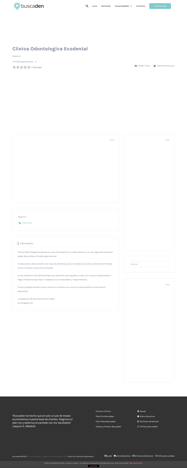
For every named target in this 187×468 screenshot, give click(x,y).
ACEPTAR (93, 466)
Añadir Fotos (144, 66)
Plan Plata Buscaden (106, 421)
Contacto (140, 6)
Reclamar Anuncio (166, 66)
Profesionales (160, 6)
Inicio (94, 6)
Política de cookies (149, 426)
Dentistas (106, 6)
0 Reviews (36, 67)
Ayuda (143, 411)
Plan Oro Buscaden (105, 416)
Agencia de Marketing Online (55, 456)
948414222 (27, 223)
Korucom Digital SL (34, 456)
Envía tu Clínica (103, 411)
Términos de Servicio (149, 421)
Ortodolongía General (22, 61)
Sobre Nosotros (147, 416)
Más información (135, 463)
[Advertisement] (93, 91)
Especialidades (122, 6)
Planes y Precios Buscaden (108, 426)
